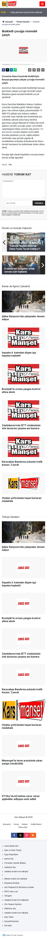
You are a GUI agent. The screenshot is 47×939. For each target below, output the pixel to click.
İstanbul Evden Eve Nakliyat (16, 900)
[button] (34, 69)
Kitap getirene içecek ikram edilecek (26, 12)
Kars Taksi (9, 917)
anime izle (8, 859)
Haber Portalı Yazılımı (14, 935)
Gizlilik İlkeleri (36, 824)
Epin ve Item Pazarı (12, 850)
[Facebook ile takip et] (14, 835)
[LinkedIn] (11, 69)
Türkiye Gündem (23, 22)
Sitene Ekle (22, 827)
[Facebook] (3, 69)
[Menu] (42, 4)
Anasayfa (9, 22)
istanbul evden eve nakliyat (16, 871)
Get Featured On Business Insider (19, 887)
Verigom (8, 896)
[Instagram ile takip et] (27, 835)
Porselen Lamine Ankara (15, 863)
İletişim (25, 824)
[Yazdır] (29, 69)
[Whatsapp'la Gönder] (15, 69)
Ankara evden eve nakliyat (15, 879)
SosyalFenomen (11, 921)
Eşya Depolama (11, 854)
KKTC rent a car (11, 891)
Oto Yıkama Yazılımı (13, 904)
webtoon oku (10, 867)
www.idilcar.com (11, 846)
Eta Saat (8, 925)
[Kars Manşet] (9, 4)
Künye (16, 824)
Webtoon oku (10, 908)
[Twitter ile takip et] (20, 835)
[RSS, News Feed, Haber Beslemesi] (33, 835)
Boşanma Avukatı (11, 883)
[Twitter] (7, 69)
